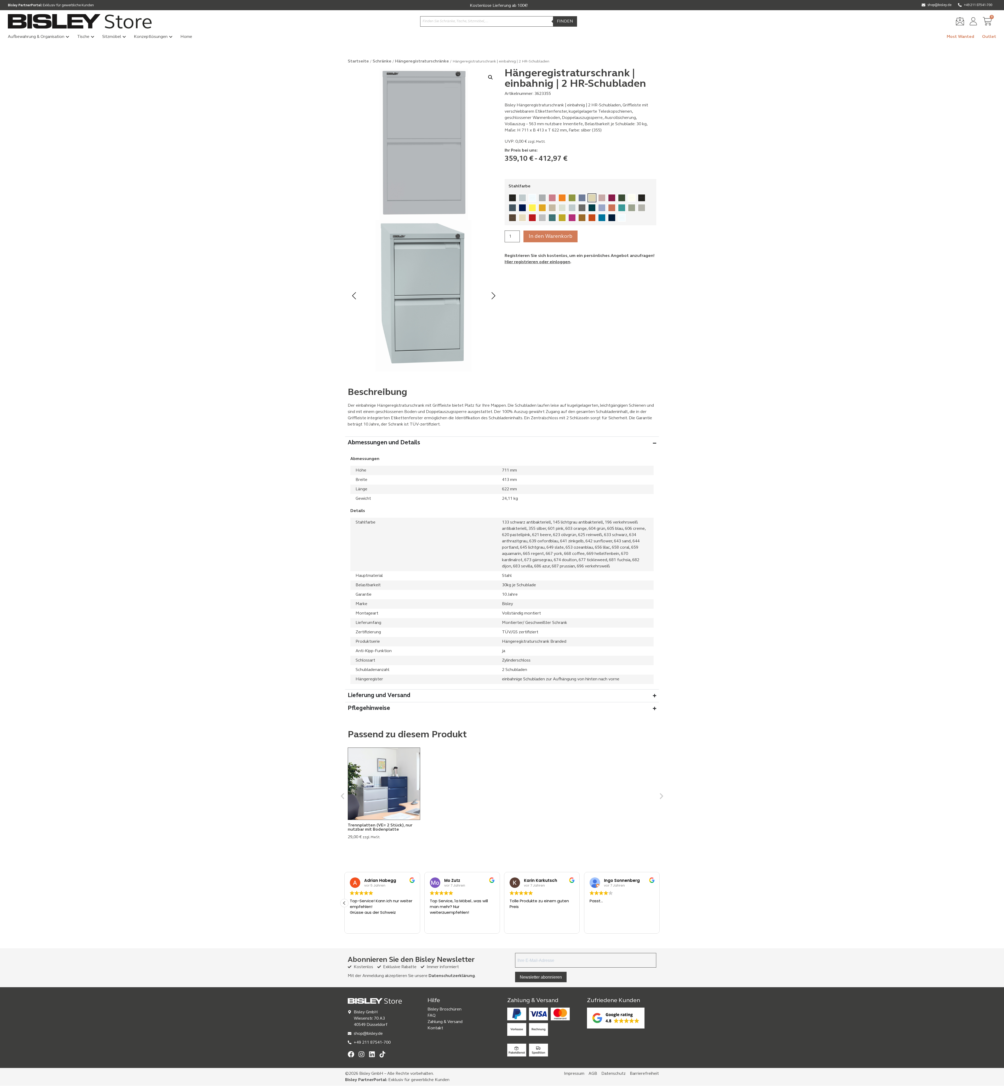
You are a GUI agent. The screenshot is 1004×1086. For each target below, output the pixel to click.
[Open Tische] (92, 37)
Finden (565, 21)
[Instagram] (361, 1054)
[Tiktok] (382, 1054)
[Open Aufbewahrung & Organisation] (67, 37)
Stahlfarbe (519, 186)
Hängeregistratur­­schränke (422, 61)
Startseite (358, 61)
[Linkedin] (372, 1054)
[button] (490, 77)
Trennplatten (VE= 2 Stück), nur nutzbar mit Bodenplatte (380, 827)
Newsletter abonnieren (541, 977)
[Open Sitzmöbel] (124, 37)
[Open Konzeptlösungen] (171, 37)
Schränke (382, 61)
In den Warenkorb (550, 236)
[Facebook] (351, 1054)
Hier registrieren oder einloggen (537, 262)
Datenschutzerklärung (452, 976)
